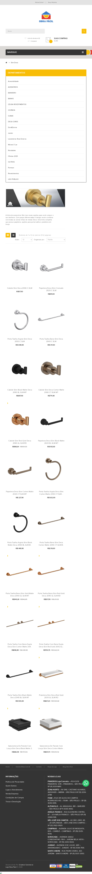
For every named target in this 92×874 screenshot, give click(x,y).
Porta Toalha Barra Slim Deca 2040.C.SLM (51, 340)
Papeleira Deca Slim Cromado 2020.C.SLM (51, 289)
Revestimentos (13, 173)
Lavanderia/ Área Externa (17, 139)
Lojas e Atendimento (14, 790)
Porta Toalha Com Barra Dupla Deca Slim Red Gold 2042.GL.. (51, 645)
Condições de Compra (15, 798)
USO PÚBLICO (13, 179)
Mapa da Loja (52, 767)
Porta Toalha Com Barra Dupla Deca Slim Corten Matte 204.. (20, 645)
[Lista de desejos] (24, 291)
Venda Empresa (12, 794)
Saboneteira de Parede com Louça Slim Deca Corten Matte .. (51, 747)
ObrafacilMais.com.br (23, 767)
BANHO (11, 99)
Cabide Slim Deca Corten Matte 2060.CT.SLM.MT (51, 391)
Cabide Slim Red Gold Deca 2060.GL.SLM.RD (19, 442)
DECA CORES (13, 122)
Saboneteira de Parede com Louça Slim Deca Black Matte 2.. (20, 747)
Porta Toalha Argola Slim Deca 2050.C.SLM (20, 340)
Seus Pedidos (52, 2)
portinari (11, 168)
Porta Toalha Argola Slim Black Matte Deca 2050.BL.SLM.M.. (19, 543)
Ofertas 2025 (13, 156)
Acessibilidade (14, 81)
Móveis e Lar (12, 145)
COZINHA (11, 110)
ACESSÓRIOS (13, 87)
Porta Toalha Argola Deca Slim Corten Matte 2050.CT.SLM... (51, 493)
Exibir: (17, 240)
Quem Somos (11, 786)
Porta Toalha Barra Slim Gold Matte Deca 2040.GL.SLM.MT (20, 594)
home (8, 767)
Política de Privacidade (15, 782)
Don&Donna (12, 127)
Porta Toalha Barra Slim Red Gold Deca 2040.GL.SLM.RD (51, 594)
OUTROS (11, 162)
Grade (8, 235)
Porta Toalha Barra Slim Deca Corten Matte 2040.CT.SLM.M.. (51, 543)
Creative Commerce (26, 865)
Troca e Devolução (13, 802)
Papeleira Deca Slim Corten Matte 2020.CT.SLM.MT (19, 493)
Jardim (10, 133)
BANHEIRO (12, 93)
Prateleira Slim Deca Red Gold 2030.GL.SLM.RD (51, 696)
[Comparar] (28, 291)
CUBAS (10, 116)
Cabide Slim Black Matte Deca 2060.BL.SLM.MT (19, 391)
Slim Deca (14, 63)
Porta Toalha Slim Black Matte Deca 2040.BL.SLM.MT (20, 696)
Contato (39, 767)
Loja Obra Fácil (11, 867)
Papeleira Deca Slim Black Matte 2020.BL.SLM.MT (51, 442)
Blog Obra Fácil (68, 767)
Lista (13, 235)
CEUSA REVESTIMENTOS (17, 104)
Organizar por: (39, 240)
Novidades (12, 150)
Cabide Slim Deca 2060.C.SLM (19, 288)
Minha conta (39, 2)
